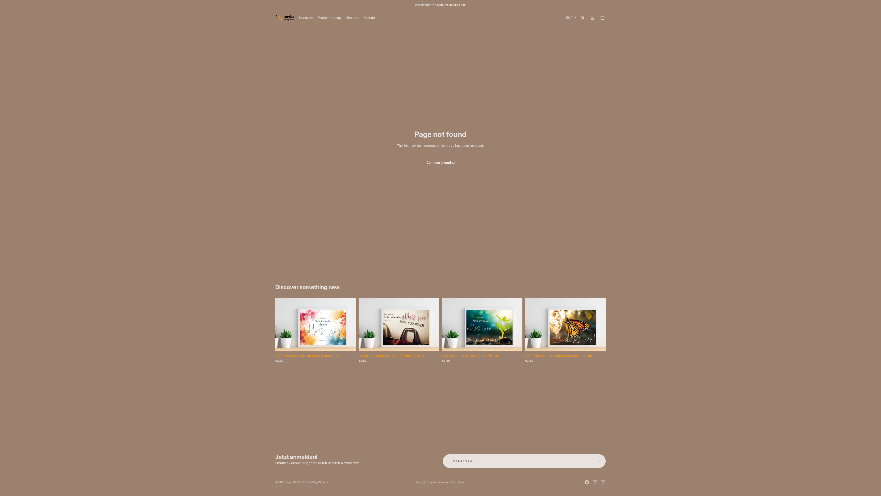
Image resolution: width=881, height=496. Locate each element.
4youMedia (293, 482)
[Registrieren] (599, 461)
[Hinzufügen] (349, 344)
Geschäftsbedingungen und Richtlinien (440, 482)
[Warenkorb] (602, 18)
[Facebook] (587, 482)
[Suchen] (583, 18)
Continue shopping (441, 162)
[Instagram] (595, 482)
